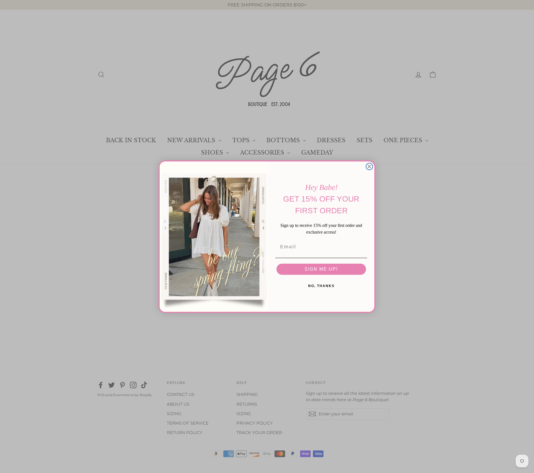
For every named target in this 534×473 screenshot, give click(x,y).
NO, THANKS (321, 286)
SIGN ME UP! (321, 269)
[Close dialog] (369, 166)
